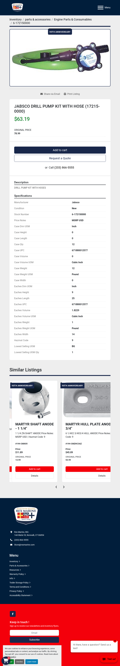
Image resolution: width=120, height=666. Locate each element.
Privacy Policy (16, 591)
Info (11, 578)
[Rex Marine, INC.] (26, 516)
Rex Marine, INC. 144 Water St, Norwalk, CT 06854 (29, 533)
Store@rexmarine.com (24, 545)
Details (34, 475)
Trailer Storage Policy (19, 582)
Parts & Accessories (19, 565)
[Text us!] (109, 660)
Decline (19, 662)
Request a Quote (60, 158)
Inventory (14, 561)
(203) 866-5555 (64, 167)
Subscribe (34, 639)
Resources (14, 570)
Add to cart (60, 150)
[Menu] (100, 7)
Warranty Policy (17, 574)
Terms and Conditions (19, 587)
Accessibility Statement (20, 595)
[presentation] (56, 486)
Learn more (31, 662)
